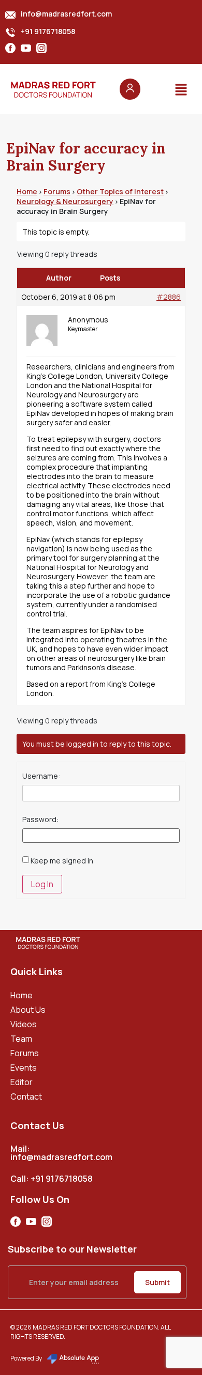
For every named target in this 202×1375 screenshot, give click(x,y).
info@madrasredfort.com (66, 14)
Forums (57, 191)
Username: (41, 776)
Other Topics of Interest (120, 191)
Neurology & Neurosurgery (65, 201)
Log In (42, 884)
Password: (40, 819)
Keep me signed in (62, 860)
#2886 (168, 297)
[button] (181, 89)
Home (27, 191)
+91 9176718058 (48, 31)
